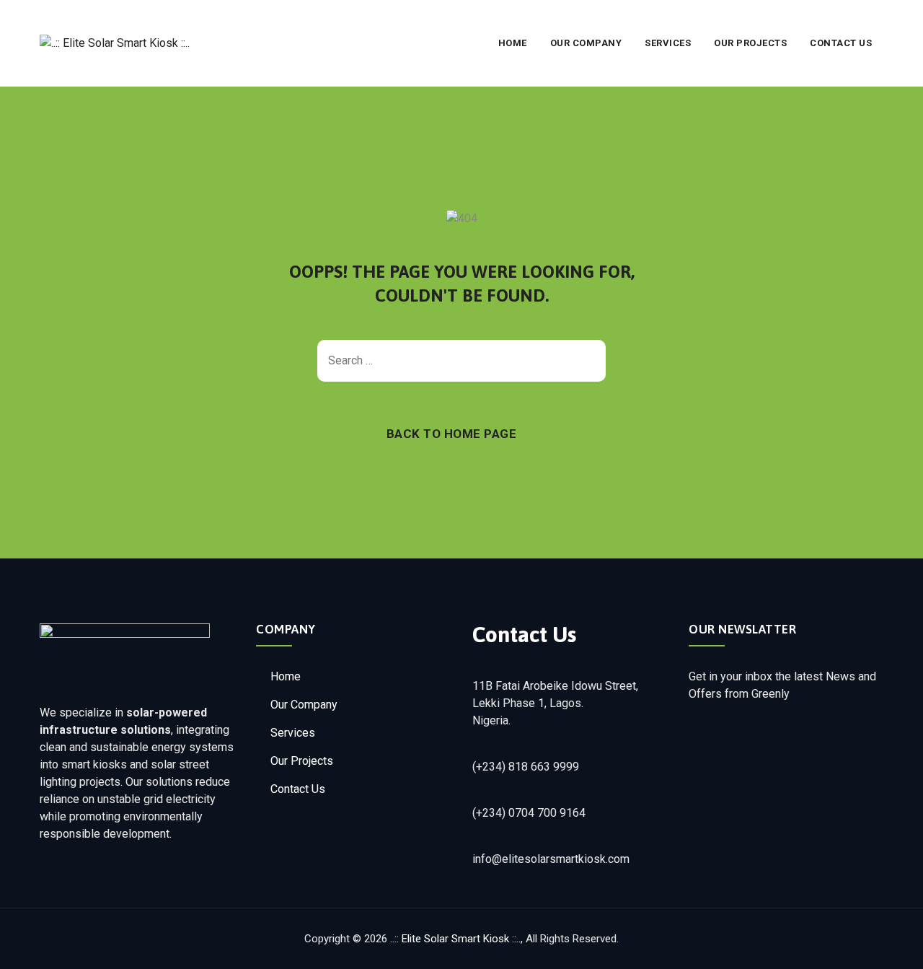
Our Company (586, 43)
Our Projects (750, 43)
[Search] (588, 361)
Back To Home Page (452, 433)
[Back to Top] (892, 945)
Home (512, 43)
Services (668, 43)
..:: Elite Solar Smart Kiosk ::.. (455, 938)
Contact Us (841, 43)
